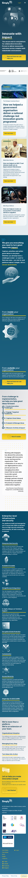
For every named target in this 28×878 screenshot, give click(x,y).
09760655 (4, 811)
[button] (24, 3)
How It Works (5, 853)
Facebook (5, 868)
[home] (7, 3)
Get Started (24, 876)
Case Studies (5, 855)
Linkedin (5, 866)
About (3, 857)
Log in (19, 2)
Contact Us (4, 861)
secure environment (9, 265)
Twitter (4, 864)
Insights (4, 859)
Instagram (5, 871)
